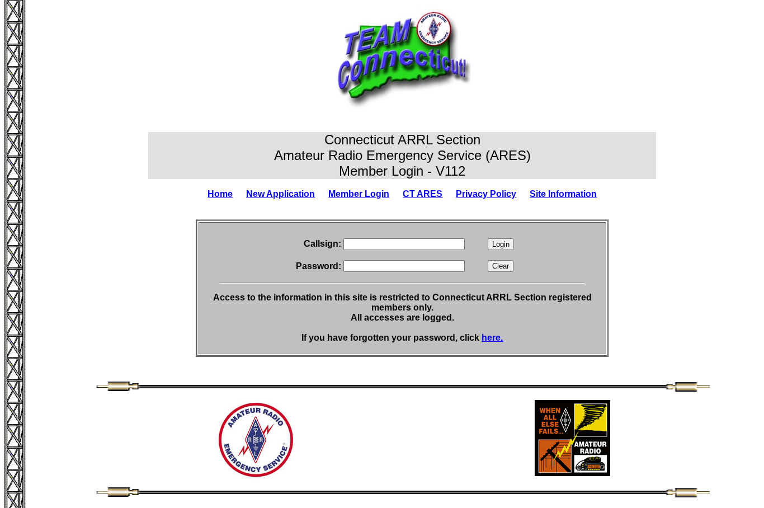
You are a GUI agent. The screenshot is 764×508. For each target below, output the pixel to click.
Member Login (358, 194)
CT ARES (422, 194)
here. (492, 337)
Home (220, 194)
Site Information (563, 194)
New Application (280, 194)
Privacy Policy (486, 194)
